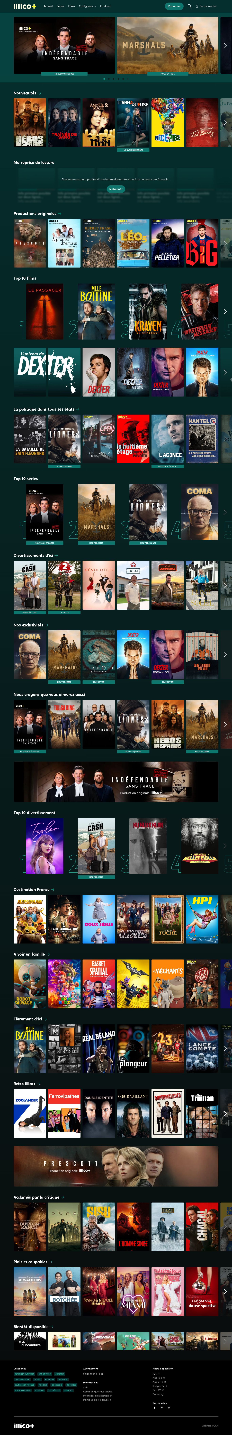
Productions (35, 213)
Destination (32, 889)
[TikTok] (169, 1408)
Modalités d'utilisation (96, 1395)
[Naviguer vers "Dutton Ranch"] (30, 1227)
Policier (43, 1385)
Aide (85, 1387)
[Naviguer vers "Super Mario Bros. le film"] (64, 984)
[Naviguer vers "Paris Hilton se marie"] (167, 1291)
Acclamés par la (36, 1197)
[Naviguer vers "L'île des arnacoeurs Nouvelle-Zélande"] (30, 1291)
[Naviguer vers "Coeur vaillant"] (133, 1113)
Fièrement (28, 1019)
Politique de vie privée (96, 1399)
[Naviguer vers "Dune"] (64, 1227)
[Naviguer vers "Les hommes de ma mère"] (64, 1048)
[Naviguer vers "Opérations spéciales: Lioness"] (64, 441)
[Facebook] (155, 1408)
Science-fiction (22, 1390)
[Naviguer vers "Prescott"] (30, 243)
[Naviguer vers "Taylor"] (38, 848)
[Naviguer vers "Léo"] (133, 243)
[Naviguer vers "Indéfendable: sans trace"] (64, 45)
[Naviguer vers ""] (99, 373)
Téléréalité (54, 1390)
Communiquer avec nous (97, 1391)
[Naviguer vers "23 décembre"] (167, 1048)
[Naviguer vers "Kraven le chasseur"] (142, 312)
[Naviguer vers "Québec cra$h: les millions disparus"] (99, 243)
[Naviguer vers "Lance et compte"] (202, 1048)
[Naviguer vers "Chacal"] (202, 1227)
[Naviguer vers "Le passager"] (38, 312)
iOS (155, 1373)
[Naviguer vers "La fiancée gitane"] (99, 657)
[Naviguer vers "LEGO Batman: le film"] (133, 984)
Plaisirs (30, 1261)
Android (157, 1377)
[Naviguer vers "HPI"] (202, 919)
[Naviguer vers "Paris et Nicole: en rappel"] (99, 1291)
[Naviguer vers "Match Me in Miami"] (133, 1291)
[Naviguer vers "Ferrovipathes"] (64, 1113)
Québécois (57, 1385)
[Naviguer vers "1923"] (167, 1227)
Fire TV (157, 1390)
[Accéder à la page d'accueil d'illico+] (24, 1425)
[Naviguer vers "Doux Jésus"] (99, 919)
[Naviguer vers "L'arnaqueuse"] (133, 125)
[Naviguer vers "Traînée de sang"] (64, 125)
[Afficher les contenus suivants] (225, 46)
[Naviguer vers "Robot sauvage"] (30, 984)
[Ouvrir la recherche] (190, 6)
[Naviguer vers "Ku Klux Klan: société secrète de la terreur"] (142, 848)
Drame (37, 1379)
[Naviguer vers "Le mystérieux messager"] (194, 312)
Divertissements (33, 555)
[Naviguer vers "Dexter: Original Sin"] (167, 657)
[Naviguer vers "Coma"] (194, 514)
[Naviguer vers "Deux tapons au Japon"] (64, 587)
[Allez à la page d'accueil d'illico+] (25, 6)
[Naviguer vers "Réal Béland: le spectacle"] (99, 1048)
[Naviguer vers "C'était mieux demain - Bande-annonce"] (167, 1342)
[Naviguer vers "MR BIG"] (202, 243)
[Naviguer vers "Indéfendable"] (99, 726)
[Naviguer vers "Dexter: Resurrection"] (133, 657)
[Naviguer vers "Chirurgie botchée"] (64, 1291)
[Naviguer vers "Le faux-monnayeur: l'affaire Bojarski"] (64, 919)
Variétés (68, 1390)
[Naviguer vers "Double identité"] (99, 1113)
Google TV (158, 1386)
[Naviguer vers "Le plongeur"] (133, 1048)
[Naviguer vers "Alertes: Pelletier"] (167, 243)
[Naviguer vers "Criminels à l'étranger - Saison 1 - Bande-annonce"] (202, 1342)
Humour (63, 1379)
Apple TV (158, 1382)
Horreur (49, 1379)
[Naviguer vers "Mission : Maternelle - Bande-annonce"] (64, 1342)
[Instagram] (162, 1408)
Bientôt (31, 1326)
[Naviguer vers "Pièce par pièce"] (167, 125)
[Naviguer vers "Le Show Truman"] (202, 1113)
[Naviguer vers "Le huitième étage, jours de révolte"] (133, 441)
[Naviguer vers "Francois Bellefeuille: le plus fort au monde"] (194, 848)
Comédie (59, 1374)
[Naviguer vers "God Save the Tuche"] (167, 919)
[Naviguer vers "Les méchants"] (167, 984)
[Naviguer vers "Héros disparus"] (30, 125)
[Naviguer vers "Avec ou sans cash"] (30, 587)
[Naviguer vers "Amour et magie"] (99, 125)
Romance (71, 1385)
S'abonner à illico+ (93, 1373)
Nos (28, 625)
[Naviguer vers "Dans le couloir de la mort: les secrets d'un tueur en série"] (202, 657)
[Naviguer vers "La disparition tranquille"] (99, 441)
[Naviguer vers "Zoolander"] (30, 1113)
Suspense (39, 1390)
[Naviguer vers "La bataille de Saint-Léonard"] (30, 441)
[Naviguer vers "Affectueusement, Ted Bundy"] (202, 125)
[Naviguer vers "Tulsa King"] (64, 726)
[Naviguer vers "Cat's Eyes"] (133, 919)
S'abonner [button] (174, 6)
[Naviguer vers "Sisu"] (99, 1227)
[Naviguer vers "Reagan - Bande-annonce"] (99, 1342)
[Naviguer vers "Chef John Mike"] (167, 587)
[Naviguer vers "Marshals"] (167, 45)
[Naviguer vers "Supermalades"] (167, 1113)
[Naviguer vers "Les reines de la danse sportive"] (202, 1291)
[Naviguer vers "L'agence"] (167, 441)
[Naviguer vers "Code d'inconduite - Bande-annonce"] (30, 1342)
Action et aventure (24, 1374)
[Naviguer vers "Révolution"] (99, 587)
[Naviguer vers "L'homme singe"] (133, 1227)
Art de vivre (45, 1374)
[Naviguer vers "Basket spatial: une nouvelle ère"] (99, 984)
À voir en (29, 954)
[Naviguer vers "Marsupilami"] (30, 919)
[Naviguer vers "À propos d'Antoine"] (64, 243)
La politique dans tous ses (44, 409)
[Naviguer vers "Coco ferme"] (202, 984)
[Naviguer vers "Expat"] (133, 587)
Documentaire (22, 1379)
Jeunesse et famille (24, 1385)
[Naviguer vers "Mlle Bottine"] (90, 312)
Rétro (24, 1083)
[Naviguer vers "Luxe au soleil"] (202, 587)
